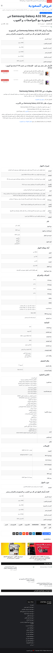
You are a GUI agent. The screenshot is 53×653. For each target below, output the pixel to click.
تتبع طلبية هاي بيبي (29, 640)
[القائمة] (1, 6)
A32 (49, 524)
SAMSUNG (35, 524)
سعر (6, 524)
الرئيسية (49, 9)
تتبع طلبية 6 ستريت (29, 625)
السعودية (27, 524)
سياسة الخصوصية (29, 642)
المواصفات (12, 524)
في (49, 527)
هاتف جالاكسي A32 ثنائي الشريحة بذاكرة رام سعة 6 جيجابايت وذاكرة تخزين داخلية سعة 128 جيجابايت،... (33, 81)
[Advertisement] (26, 133)
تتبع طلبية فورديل (29, 636)
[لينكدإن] (33, 533)
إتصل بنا (31, 605)
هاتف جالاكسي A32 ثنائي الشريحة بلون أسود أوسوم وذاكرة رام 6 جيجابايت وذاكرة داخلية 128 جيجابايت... (33, 72)
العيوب (20, 524)
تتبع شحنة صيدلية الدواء (28, 613)
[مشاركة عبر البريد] (17, 533)
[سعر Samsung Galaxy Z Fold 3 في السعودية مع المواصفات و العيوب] (44, 574)
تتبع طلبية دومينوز (29, 630)
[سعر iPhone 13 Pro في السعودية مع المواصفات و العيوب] (26, 572)
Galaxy (43, 524)
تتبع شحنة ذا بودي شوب (28, 607)
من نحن (31, 644)
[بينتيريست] (27, 533)
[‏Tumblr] (30, 533)
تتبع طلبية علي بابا (29, 634)
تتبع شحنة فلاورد (30, 615)
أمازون (26, 111)
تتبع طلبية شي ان (29, 632)
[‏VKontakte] (20, 533)
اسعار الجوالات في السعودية (26, 121)
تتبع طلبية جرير (30, 627)
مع (44, 527)
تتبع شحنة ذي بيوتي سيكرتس (27, 609)
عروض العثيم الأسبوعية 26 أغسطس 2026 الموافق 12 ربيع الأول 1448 (33, 0)
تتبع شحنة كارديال (29, 620)
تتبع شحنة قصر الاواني (28, 617)
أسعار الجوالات (44, 9)
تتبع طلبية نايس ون (29, 638)
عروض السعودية (29, 650)
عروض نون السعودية (39, 99)
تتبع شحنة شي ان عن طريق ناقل (26, 611)
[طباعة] (13, 533)
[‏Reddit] (23, 533)
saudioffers (48, 23)
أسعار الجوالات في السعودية (35, 9)
